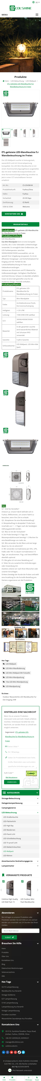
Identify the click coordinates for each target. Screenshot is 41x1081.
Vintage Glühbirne (8, 995)
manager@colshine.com (14, 1042)
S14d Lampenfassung (10, 1003)
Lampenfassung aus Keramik (13, 1007)
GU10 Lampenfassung (10, 987)
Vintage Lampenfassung (11, 1010)
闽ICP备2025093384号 (20, 1067)
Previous (1, 890)
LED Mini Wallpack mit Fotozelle (18, 673)
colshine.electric (11, 1046)
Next (37, 890)
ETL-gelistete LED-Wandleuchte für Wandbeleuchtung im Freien (19, 736)
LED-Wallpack (11, 664)
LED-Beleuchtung (17, 81)
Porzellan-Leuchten (9, 1014)
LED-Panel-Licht (9, 834)
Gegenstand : (19, 736)
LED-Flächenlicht (9, 821)
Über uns (5, 956)
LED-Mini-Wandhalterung (15, 668)
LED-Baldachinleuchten (12, 847)
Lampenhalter (8, 866)
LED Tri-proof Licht (10, 843)
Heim (7, 81)
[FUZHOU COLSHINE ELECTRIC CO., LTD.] (20, 8)
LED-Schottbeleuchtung (12, 838)
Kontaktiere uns (12, 214)
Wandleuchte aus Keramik (11, 991)
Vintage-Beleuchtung (11, 798)
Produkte (5, 952)
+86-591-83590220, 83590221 (17, 1038)
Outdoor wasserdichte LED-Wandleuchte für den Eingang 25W (19, 698)
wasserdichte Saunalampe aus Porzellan (17, 1018)
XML (3, 976)
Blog (3, 964)
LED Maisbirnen (9, 830)
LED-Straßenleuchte (10, 817)
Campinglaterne (9, 808)
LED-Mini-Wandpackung (15, 677)
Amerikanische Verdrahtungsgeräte (17, 861)
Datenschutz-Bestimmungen (12, 968)
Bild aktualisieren (11, 777)
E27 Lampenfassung (9, 999)
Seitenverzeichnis (8, 972)
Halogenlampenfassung (12, 803)
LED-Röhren (7, 855)
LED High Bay (8, 825)
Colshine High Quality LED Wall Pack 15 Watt (10, 900)
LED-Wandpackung (13, 686)
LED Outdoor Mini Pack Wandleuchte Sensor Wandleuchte (28, 900)
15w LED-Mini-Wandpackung (17, 682)
